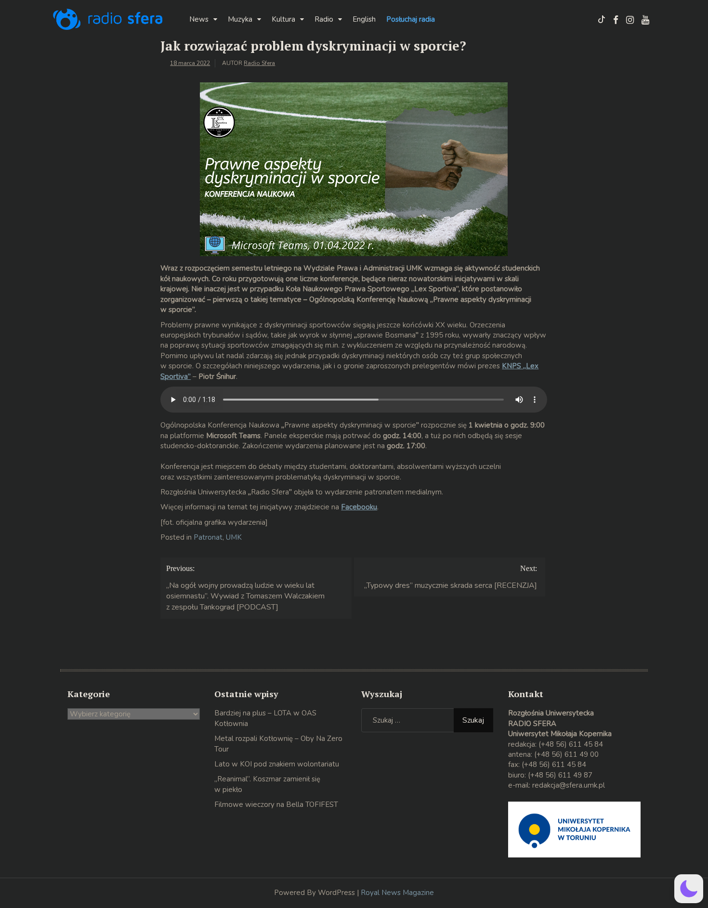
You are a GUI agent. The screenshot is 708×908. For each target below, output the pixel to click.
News (199, 19)
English (364, 19)
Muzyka (240, 19)
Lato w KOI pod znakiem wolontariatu (276, 764)
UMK (234, 537)
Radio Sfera (259, 63)
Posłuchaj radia (410, 19)
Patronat (208, 537)
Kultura (283, 19)
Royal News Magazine (397, 892)
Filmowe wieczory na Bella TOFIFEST (276, 804)
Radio (324, 19)
